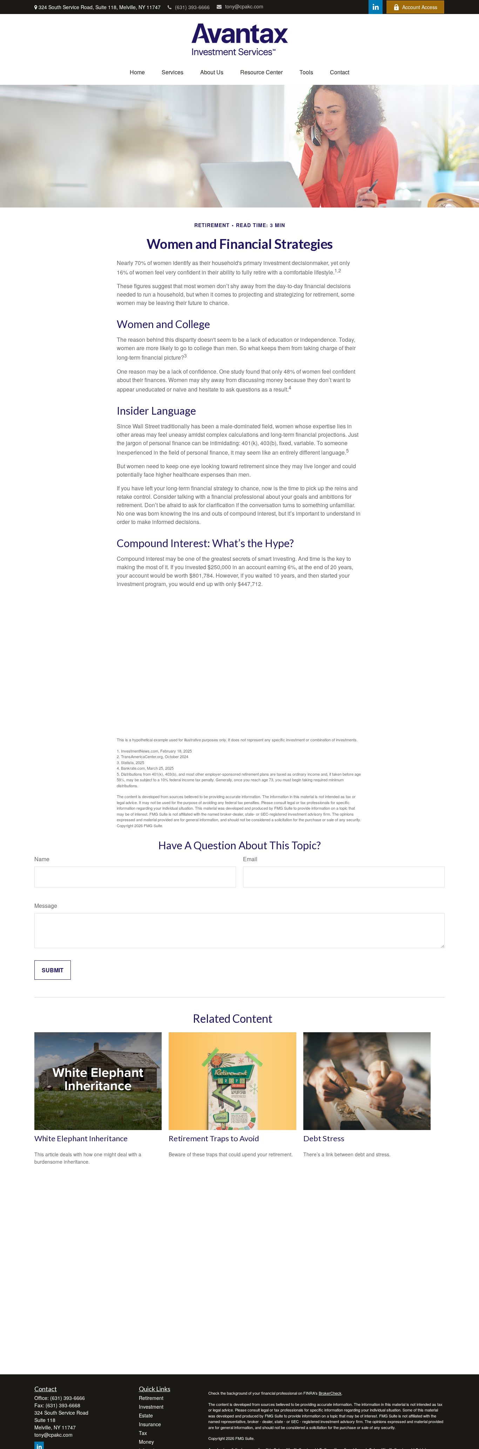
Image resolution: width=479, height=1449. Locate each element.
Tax (143, 1432)
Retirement (151, 1397)
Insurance (150, 1424)
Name (41, 859)
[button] (137, 72)
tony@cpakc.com (244, 6)
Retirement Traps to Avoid (214, 1138)
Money (146, 1441)
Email (250, 859)
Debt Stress (323, 1138)
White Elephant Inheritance (81, 1138)
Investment (151, 1406)
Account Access (419, 7)
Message (45, 906)
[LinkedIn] (376, 7)
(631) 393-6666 (192, 7)
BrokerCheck (330, 1393)
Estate (146, 1415)
